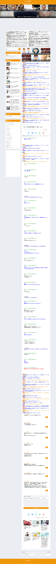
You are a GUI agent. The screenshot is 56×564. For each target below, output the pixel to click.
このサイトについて (34, 3)
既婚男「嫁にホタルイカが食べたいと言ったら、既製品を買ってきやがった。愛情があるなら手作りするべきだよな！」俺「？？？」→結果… (16, 35)
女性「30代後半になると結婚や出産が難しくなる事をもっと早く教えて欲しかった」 (17, 40)
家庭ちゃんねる (8, 142)
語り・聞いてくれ (46, 517)
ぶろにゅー (7, 126)
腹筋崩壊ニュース (8, 145)
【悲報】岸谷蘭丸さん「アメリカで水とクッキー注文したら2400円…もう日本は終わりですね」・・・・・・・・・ (39, 45)
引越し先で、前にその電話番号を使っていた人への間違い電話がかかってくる (39, 35)
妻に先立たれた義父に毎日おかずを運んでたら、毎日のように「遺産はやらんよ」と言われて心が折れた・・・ (16, 32)
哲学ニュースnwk (8, 147)
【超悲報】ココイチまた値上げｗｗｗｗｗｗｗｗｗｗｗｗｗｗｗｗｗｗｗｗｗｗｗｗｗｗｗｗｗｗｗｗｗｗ (16, 41)
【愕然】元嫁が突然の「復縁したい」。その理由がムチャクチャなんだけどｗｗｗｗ (39, 36)
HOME (28, 560)
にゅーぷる (7, 140)
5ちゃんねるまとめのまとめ (10, 124)
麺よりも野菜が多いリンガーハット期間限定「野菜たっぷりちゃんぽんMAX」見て (16, 34)
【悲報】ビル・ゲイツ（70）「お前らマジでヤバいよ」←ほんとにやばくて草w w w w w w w (17, 44)
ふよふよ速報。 (28, 1)
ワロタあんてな (8, 133)
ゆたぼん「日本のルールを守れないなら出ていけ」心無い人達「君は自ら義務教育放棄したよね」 (16, 43)
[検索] (19, 49)
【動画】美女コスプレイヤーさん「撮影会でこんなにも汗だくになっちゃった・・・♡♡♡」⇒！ (39, 31)
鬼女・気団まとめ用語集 (26, 3)
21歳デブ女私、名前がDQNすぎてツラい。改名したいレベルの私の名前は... (17, 38)
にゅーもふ (7, 131)
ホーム (20, 3)
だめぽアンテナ (8, 128)
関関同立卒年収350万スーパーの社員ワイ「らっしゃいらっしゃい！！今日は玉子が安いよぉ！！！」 (13, 56)
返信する (47, 437)
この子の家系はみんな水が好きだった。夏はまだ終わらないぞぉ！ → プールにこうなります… (16, 37)
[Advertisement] (28, 24)
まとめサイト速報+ (9, 138)
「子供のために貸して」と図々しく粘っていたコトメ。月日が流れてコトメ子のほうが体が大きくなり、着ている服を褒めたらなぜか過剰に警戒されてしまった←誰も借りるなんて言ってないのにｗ (39, 42)
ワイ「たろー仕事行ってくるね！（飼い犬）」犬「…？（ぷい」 (15, 31)
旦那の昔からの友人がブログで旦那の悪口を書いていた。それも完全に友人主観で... (39, 43)
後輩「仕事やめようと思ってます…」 (34, 33)
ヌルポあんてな (8, 135)
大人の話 (41, 517)
